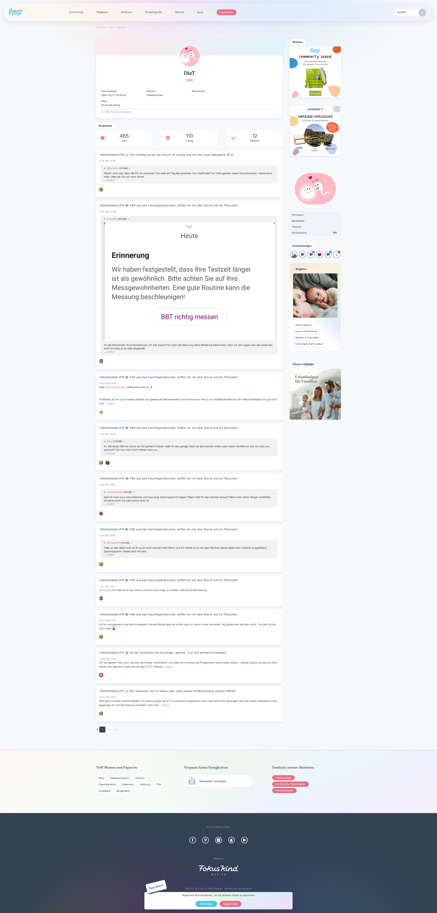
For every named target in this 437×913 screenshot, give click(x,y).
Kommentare (314, 232)
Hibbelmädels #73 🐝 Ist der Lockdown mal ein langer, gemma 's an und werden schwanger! (163, 652)
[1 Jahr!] (336, 256)
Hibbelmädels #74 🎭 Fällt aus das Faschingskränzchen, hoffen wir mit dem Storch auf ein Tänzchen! (169, 529)
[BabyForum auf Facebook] (192, 840)
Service (179, 12)
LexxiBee (112, 218)
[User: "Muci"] (107, 463)
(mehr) (110, 180)
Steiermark (128, 784)
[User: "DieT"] (189, 56)
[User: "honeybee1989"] (101, 412)
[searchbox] (410, 12)
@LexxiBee (105, 590)
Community (76, 12)
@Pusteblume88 (115, 387)
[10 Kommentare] (302, 256)
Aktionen (126, 12)
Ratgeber (102, 12)
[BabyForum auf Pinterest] (205, 840)
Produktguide (153, 12)
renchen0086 (114, 492)
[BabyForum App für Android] (244, 840)
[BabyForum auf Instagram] (218, 840)
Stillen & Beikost (303, 325)
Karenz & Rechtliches (306, 331)
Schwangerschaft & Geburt (309, 344)
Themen (296, 226)
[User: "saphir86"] (101, 675)
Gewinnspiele (283, 777)
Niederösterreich (119, 778)
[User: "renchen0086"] (101, 513)
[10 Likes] (319, 256)
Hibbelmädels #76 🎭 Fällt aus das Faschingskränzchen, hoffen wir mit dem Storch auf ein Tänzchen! (169, 205)
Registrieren (226, 12)
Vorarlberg (104, 790)
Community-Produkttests (290, 784)
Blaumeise (112, 168)
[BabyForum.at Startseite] (15, 12)
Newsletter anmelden (212, 781)
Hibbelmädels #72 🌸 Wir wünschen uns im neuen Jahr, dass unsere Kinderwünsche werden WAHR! (168, 691)
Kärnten (140, 778)
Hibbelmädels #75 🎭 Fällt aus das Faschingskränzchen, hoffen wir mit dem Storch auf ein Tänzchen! (169, 427)
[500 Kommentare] (328, 256)
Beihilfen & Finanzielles (307, 337)
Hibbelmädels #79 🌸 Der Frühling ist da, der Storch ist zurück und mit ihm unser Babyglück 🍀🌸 (167, 154)
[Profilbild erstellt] (294, 256)
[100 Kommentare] (311, 256)
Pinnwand (297, 214)
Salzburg (145, 784)
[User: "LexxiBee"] (101, 361)
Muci (109, 441)
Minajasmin (113, 542)
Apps (200, 12)
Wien (101, 778)
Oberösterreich (107, 784)
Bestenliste (298, 220)
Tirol (158, 784)
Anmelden (206, 903)
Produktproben (284, 790)
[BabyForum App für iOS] (231, 840)
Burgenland (123, 790)
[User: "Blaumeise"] (101, 189)
